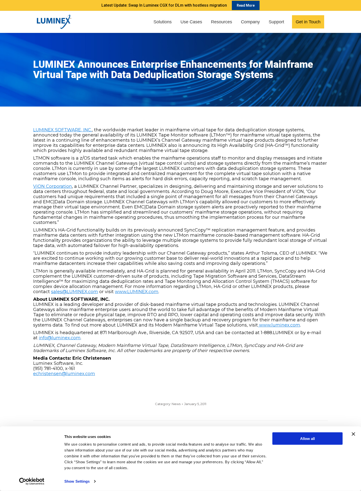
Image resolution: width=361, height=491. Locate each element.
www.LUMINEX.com (136, 291)
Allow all (307, 438)
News (176, 404)
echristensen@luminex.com (64, 373)
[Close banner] (353, 434)
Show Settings (77, 481)
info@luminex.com (60, 338)
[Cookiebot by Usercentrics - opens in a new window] (31, 481)
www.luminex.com (279, 325)
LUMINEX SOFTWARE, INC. (62, 130)
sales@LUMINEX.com (74, 291)
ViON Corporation (52, 186)
